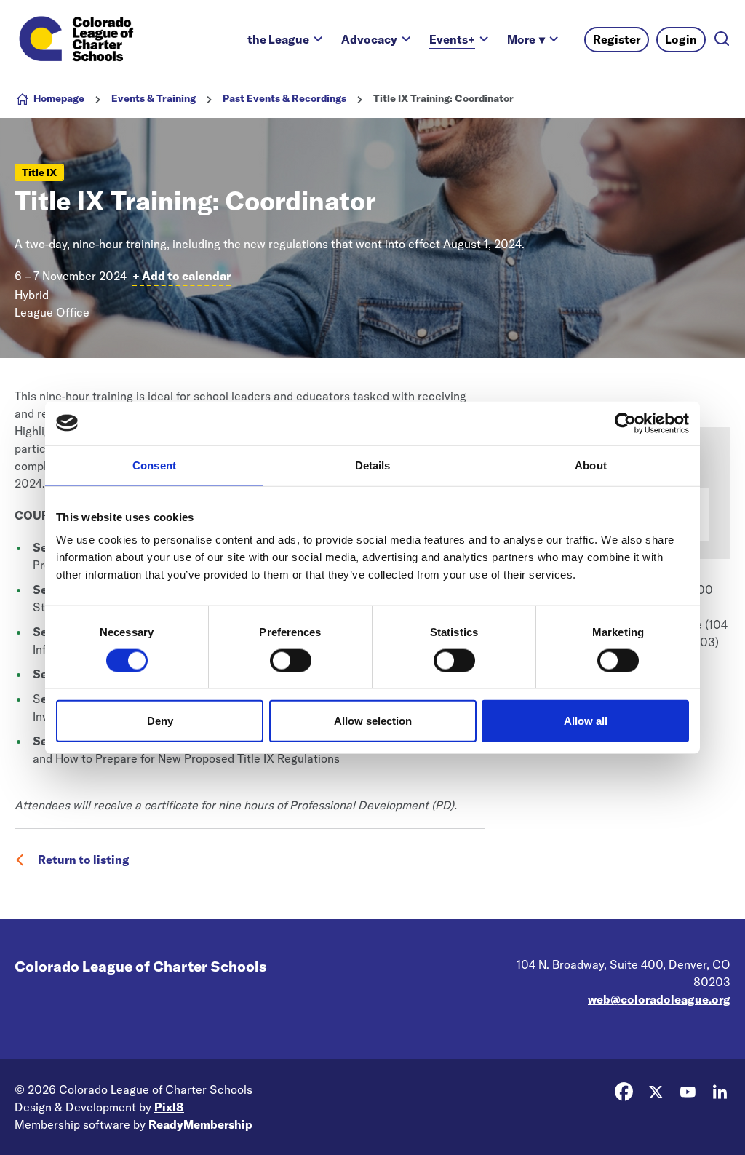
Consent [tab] (154, 465)
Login (681, 39)
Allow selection (373, 721)
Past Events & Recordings (284, 98)
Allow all (585, 721)
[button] (526, 39)
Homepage (58, 98)
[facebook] (623, 1092)
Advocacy (369, 39)
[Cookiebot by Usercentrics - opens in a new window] (625, 423)
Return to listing (84, 859)
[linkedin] (719, 1092)
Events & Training (153, 98)
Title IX (39, 172)
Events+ (452, 39)
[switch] (290, 660)
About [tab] (591, 465)
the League (278, 39)
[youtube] (687, 1092)
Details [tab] (373, 465)
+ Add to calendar (181, 276)
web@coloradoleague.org (659, 999)
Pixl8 (169, 1107)
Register (616, 39)
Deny (160, 721)
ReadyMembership (200, 1124)
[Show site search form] (721, 39)
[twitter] (655, 1092)
